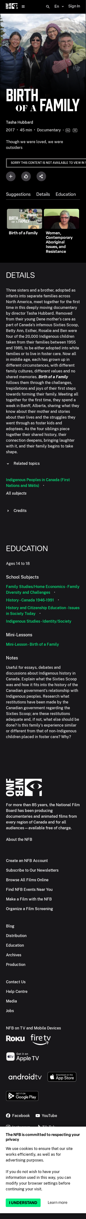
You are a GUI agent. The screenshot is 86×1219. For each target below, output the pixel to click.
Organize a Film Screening (29, 908)
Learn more (57, 1202)
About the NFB (19, 839)
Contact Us (16, 982)
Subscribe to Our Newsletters (32, 870)
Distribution (16, 935)
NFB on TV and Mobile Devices (33, 1028)
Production (15, 964)
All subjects (16, 493)
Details (43, 194)
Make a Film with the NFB (29, 899)
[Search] (48, 7)
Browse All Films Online (27, 880)
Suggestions (18, 194)
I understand (23, 1202)
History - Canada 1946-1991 (30, 600)
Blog (10, 926)
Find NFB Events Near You (29, 889)
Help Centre (16, 991)
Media (11, 1001)
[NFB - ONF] (11, 6)
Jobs (10, 1010)
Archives (13, 955)
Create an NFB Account (27, 860)
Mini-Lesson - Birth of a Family (32, 644)
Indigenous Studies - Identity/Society (38, 621)
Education (66, 194)
